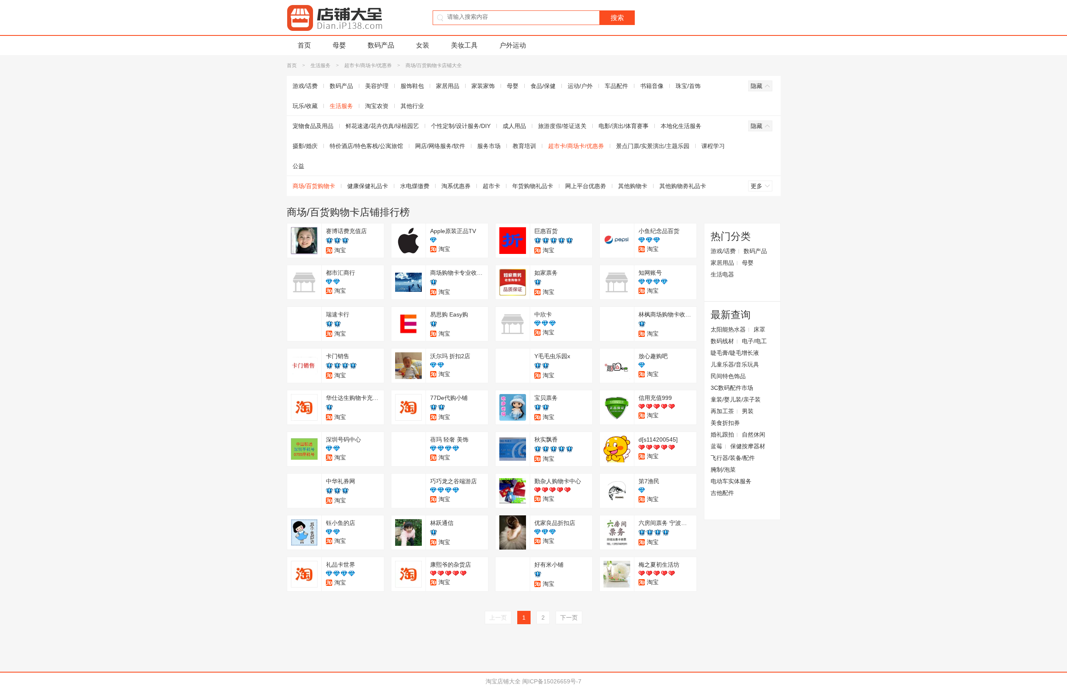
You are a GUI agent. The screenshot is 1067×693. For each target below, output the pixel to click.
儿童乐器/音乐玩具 (735, 364)
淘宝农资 (376, 106)
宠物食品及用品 (313, 126)
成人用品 (514, 126)
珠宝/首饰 (688, 86)
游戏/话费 (305, 86)
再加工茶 (722, 411)
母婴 (339, 45)
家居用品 (447, 86)
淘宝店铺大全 (503, 681)
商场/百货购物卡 (314, 186)
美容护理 (376, 86)
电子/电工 (754, 341)
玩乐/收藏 (305, 106)
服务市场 (489, 146)
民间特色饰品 (728, 376)
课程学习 (713, 146)
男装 (748, 411)
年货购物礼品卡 (532, 186)
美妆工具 (464, 45)
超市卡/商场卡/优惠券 (368, 65)
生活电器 (722, 274)
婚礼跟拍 (722, 434)
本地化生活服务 (681, 126)
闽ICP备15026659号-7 (551, 681)
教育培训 (524, 146)
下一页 (569, 617)
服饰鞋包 (412, 86)
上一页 (498, 617)
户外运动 (512, 45)
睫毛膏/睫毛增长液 (735, 352)
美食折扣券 (725, 422)
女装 (422, 45)
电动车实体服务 (731, 481)
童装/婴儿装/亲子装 (736, 399)
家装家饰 (483, 86)
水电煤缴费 (414, 186)
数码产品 (381, 45)
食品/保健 (543, 86)
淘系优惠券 (456, 186)
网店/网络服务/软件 (440, 146)
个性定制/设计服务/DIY (461, 126)
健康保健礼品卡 (367, 186)
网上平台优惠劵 (585, 186)
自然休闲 (753, 434)
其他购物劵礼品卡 (682, 186)
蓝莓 (716, 446)
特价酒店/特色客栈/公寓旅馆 (366, 146)
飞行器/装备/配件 (733, 457)
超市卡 (491, 186)
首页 (304, 45)
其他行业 (412, 106)
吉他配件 (722, 493)
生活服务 (321, 65)
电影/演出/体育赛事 (624, 126)
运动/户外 (580, 86)
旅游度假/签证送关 (562, 126)
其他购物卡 (632, 186)
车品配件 (616, 86)
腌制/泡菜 (723, 469)
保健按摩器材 (747, 446)
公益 (298, 166)
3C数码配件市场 (732, 387)
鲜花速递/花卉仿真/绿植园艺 (382, 126)
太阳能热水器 (728, 329)
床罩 (759, 329)
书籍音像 (652, 86)
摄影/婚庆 (305, 146)
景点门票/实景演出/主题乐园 (652, 146)
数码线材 (722, 341)
